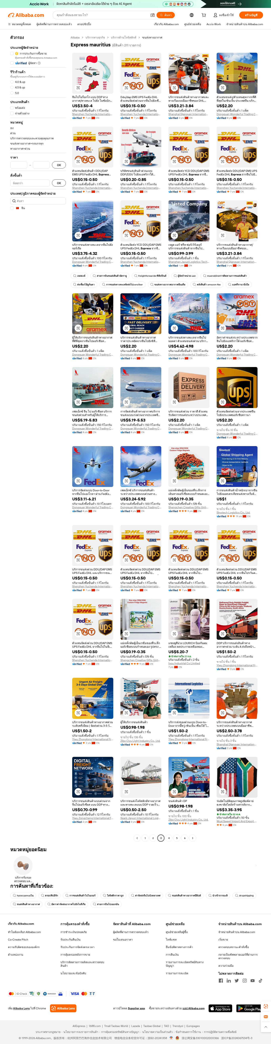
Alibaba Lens (21, 1008)
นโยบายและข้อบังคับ (73, 973)
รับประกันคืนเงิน (71, 939)
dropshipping (246, 895)
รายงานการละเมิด (177, 973)
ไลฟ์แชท (171, 939)
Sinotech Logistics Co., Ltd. (233, 512)
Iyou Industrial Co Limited (184, 663)
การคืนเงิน (172, 954)
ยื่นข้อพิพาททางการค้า (179, 947)
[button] (152, 15)
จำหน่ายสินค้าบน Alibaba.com (236, 932)
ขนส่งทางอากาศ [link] (152, 37)
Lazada (135, 1026)
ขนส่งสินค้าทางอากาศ (28, 904)
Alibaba (75, 37)
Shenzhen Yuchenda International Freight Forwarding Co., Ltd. (92, 114)
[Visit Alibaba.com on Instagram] (244, 980)
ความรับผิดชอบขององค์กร (24, 947)
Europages (193, 1026)
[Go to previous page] (137, 838)
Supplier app (136, 1008)
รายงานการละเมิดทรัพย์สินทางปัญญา (185, 964)
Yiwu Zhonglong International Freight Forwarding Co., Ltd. (237, 665)
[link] (266, 1006)
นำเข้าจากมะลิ (220, 895)
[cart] (205, 15)
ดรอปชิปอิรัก (51, 895)
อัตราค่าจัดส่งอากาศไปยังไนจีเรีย (68, 904)
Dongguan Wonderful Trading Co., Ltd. (237, 114)
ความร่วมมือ (226, 965)
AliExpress (79, 1026)
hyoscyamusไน (25, 895)
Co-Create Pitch (18, 939)
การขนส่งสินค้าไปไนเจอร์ (82, 895)
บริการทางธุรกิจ (95, 37)
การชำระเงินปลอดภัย (74, 932)
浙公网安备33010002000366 (200, 1038)
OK (59, 165)
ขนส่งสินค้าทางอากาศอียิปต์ (186, 895)
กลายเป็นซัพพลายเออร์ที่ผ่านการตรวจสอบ (238, 956)
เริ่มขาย (223, 939)
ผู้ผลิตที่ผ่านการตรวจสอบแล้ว (130, 932)
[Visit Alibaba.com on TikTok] (260, 980)
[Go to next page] (192, 838)
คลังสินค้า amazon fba (209, 284)
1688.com (95, 1026)
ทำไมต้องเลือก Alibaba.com (24, 932)
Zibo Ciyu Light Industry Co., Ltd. (140, 740)
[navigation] (38, 438)
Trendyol (177, 1026)
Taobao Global (151, 1026)
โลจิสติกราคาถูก (115, 895)
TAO (166, 1026)
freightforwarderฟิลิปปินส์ (152, 275)
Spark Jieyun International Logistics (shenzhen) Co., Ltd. (140, 818)
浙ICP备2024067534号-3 (236, 1038)
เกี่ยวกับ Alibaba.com (21, 923)
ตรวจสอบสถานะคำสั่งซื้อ (233, 947)
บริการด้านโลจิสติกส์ (123, 37)
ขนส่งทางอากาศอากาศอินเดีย (169, 284)
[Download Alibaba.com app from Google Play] (249, 1008)
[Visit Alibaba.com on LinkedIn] (228, 980)
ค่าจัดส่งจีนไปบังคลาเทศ (147, 895)
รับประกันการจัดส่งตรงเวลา (77, 947)
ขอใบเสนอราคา (123, 939)
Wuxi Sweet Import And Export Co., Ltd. (237, 821)
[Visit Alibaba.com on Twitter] (236, 980)
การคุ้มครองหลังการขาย (75, 954)
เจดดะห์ (81, 275)
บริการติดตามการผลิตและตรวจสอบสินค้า (82, 964)
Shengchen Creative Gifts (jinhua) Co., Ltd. (188, 507)
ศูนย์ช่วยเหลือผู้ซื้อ (177, 932)
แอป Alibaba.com (194, 1008)
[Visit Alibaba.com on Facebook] (220, 980)
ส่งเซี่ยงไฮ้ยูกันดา (86, 284)
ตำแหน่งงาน (15, 954)
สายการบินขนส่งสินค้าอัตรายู (112, 275)
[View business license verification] (171, 1038)
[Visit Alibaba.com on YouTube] (252, 980)
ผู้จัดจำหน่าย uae (187, 275)
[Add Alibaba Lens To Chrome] (63, 1008)
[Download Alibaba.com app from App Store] (220, 1008)
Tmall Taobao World (116, 1026)
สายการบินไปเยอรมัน (108, 904)
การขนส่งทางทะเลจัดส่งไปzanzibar (124, 284)
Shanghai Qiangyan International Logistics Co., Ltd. (188, 114)
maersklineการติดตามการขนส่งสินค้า (227, 275)
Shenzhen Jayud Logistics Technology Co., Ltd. (188, 261)
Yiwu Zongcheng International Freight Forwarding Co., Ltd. (92, 818)
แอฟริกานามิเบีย (240, 284)
